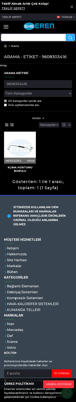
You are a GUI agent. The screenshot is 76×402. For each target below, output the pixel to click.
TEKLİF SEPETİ (13, 8)
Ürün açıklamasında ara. (23, 105)
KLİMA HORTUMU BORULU (20, 169)
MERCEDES (13, 160)
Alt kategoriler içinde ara (24, 100)
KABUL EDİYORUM (59, 384)
